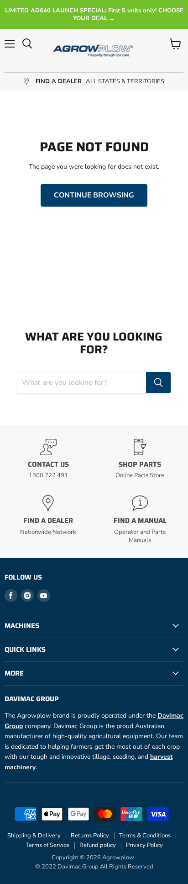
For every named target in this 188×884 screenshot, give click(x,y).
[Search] (158, 382)
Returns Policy (90, 835)
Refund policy (97, 845)
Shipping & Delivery (34, 835)
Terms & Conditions (145, 835)
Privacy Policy (144, 845)
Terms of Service (47, 845)
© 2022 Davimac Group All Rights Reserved (94, 867)
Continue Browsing (94, 195)
